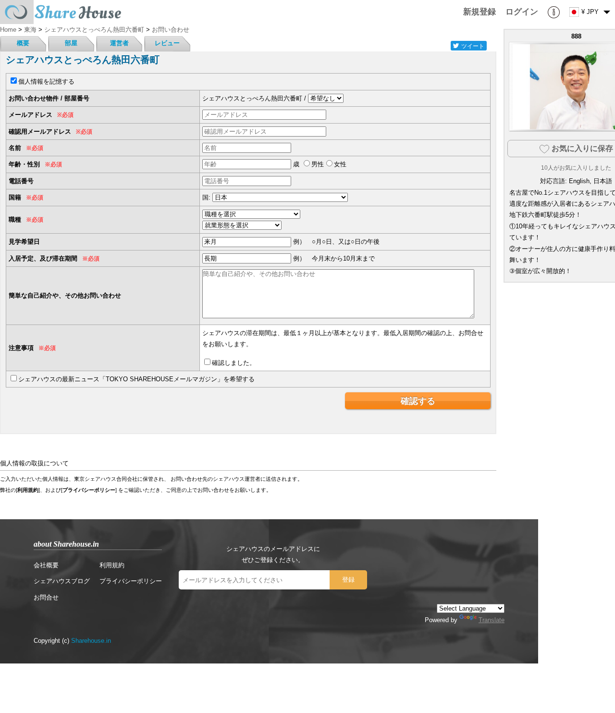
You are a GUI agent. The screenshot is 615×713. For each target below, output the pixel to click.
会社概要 (46, 565)
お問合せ (46, 597)
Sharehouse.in (91, 640)
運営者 (119, 43)
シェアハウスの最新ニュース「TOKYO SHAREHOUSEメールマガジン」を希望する (136, 379)
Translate (491, 620)
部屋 (71, 43)
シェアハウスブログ (62, 581)
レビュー (167, 43)
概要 (23, 43)
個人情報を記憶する (46, 81)
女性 (340, 164)
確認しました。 (234, 362)
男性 (317, 164)
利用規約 (27, 490)
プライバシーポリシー (88, 490)
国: (206, 197)
